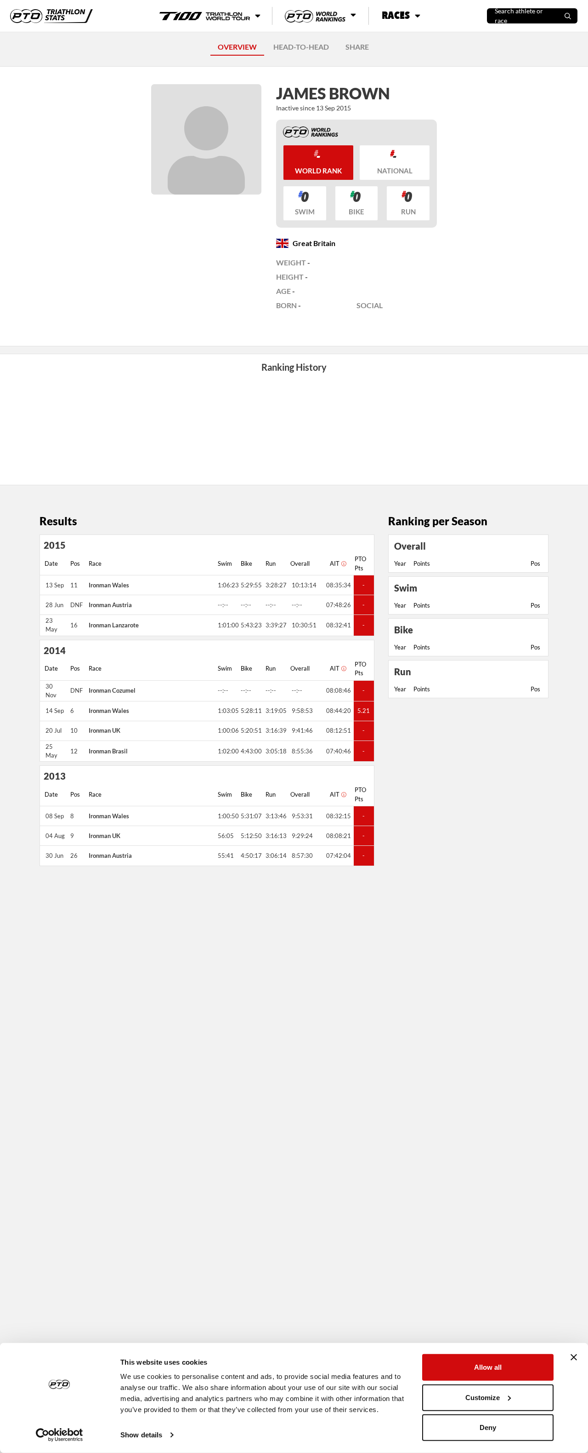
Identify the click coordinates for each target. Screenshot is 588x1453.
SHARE (357, 46)
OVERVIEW (237, 46)
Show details (141, 1435)
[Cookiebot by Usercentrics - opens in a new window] (59, 1435)
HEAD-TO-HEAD (301, 46)
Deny (488, 1427)
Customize (482, 1397)
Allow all (488, 1367)
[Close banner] (574, 1357)
